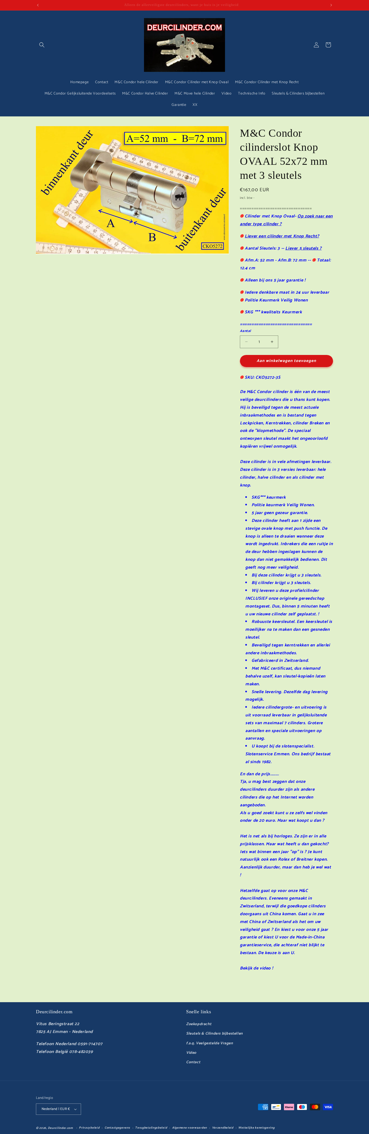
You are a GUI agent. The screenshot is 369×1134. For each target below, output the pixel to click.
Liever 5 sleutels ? (303, 248)
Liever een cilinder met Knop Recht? (282, 236)
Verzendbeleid (222, 1127)
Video (191, 1053)
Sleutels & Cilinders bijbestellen (214, 1034)
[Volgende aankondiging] (331, 5)
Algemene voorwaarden (189, 1127)
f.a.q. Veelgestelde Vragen (209, 1043)
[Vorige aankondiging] (38, 5)
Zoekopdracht (198, 1024)
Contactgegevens (117, 1127)
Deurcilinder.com (60, 1128)
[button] (42, 45)
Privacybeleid (89, 1127)
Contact (193, 1062)
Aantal (245, 331)
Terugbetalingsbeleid (151, 1127)
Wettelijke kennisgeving (256, 1127)
